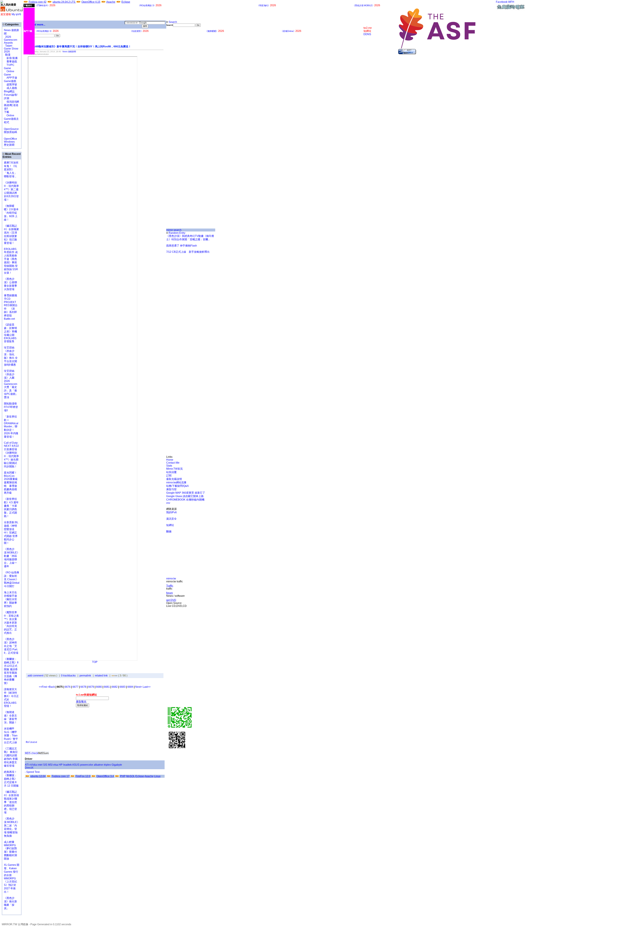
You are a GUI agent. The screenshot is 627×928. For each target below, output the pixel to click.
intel (40, 764)
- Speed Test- (32, 772)
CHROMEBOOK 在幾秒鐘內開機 (185, 499)
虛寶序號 (10, 84)
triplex (107, 764)
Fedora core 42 (37, 1)
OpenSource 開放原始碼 (11, 128)
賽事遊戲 (10, 61)
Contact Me (172, 462)
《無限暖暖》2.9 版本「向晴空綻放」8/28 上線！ (11, 213)
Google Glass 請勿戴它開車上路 (185, 496)
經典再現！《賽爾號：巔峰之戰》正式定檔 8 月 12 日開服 (11, 779)
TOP (94, 662)
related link (101, 675)
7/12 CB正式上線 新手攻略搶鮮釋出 (188, 251)
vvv (168, 502)
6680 (99, 686)
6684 (130, 686)
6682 (115, 686)
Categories (11, 24)
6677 (75, 686)
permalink (85, 675)
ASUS (76, 764)
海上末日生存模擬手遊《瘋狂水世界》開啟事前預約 (10, 599)
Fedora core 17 (60, 776)
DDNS (367, 34)
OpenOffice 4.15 (90, 1)
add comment (36, 675)
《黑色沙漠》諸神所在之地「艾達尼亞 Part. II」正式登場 (11, 646)
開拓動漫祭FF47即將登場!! (11, 407)
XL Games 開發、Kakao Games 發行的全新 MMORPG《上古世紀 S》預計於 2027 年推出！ (11, 878)
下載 (6, 112)
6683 (122, 686)
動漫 (7, 54)
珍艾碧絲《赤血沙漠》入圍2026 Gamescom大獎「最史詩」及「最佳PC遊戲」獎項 (11, 384)
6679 (91, 686)
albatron (98, 764)
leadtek (67, 764)
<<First (43, 686)
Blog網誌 (9, 91)
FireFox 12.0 (83, 776)
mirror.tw (171, 578)
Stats (169, 465)
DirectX (29, 767)
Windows (9, 141)
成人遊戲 (10, 88)
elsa (55, 764)
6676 (68, 686)
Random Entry (176, 232)
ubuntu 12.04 (38, 776)
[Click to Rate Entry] (112, 675)
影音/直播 (11, 58)
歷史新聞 (9, 144)
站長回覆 (171, 472)
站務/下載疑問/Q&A (177, 486)
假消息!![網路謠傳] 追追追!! (11, 105)
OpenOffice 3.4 (105, 776)
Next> (139, 686)
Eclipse (125, 1)
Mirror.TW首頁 (174, 468)
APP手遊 (10, 77)
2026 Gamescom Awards (10, 39)
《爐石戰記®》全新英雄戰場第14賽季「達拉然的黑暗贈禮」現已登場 (11, 802)
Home (169, 459)
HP (61, 764)
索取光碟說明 (174, 479)
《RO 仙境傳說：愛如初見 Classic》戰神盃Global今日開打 (11, 579)
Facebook (501, 1)
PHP (123, 776)
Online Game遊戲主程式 (11, 119)
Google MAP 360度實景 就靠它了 (185, 492)
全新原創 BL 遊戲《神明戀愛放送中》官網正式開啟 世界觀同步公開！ (11, 532)
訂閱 (168, 475)
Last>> (147, 686)
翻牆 (168, 531)
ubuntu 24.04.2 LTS (64, 1)
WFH (511, 1)
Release (31, 742)
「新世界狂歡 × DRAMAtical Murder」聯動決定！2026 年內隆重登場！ (11, 426)
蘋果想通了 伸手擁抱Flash (181, 245)
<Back (52, 686)
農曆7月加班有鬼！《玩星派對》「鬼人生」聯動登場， (11, 169)
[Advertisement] (177, 82)
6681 (107, 686)
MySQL (130, 776)
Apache (110, 1)
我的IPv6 (171, 512)
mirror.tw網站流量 (176, 482)
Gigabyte (117, 764)
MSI (50, 764)
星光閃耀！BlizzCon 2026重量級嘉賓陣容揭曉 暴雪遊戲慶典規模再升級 (11, 482)
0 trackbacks (68, 675)
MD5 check (31, 753)
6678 (83, 686)
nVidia (33, 764)
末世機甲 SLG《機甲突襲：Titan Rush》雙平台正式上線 (11, 735)
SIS (45, 764)
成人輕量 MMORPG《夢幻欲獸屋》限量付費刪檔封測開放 (10, 850)
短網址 (170, 525)
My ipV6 (16, 14)
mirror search (173, 230)
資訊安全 (171, 518)
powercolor (86, 764)
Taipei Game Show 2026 (11, 48)
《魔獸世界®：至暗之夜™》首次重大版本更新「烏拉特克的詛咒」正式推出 (11, 622)
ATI (27, 764)
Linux (157, 776)
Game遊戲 (10, 81)
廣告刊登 (171, 489)
